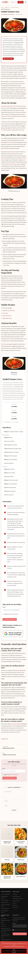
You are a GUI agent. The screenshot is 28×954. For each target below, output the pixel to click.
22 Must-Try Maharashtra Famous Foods (5, 920)
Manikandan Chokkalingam (8, 14)
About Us (14, 903)
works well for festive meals (12, 164)
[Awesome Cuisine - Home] (5, 2)
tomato (22, 89)
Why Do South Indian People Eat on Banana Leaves (5, 935)
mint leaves (12, 338)
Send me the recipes (9, 619)
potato (14, 142)
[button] (11, 372)
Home (2, 7)
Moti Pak (3, 924)
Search (20, 2)
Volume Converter (4, 900)
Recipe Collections (16, 896)
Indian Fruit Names (5, 908)
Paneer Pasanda (7, 315)
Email (4, 607)
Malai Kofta (6, 318)
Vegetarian (7, 7)
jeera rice (14, 286)
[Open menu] (25, 2)
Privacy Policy (14, 614)
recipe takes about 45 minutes (12, 106)
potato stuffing (18, 670)
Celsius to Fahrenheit (5, 894)
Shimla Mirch (11, 310)
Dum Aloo (5, 313)
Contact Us (15, 905)
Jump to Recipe (9, 58)
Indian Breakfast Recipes (18, 898)
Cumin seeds (4, 344)
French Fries (3, 926)
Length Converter (4, 902)
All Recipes (15, 894)
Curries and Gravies (14, 7)
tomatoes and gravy (15, 724)
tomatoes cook (12, 151)
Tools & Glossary (16, 900)
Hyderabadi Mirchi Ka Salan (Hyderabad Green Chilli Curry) (6, 930)
